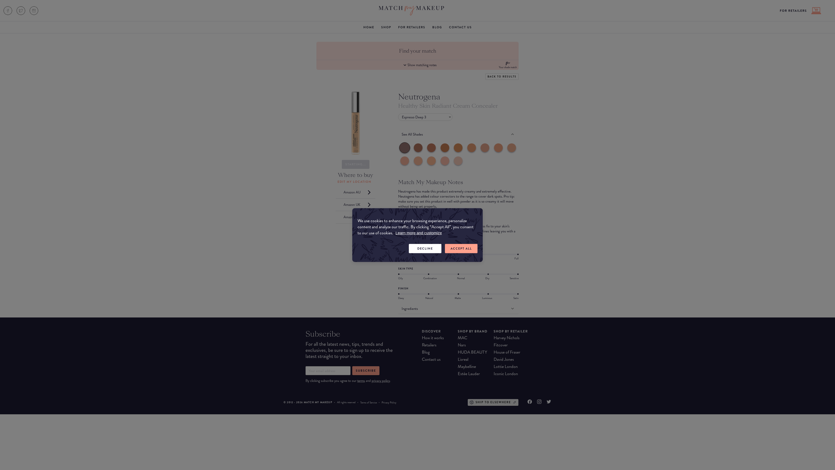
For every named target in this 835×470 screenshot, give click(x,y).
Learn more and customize (419, 233)
